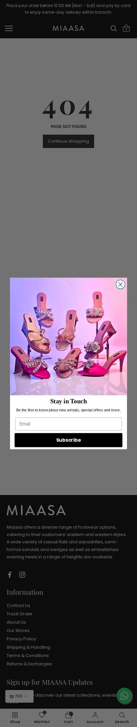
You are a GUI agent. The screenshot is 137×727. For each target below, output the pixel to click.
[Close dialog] (120, 284)
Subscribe (68, 440)
